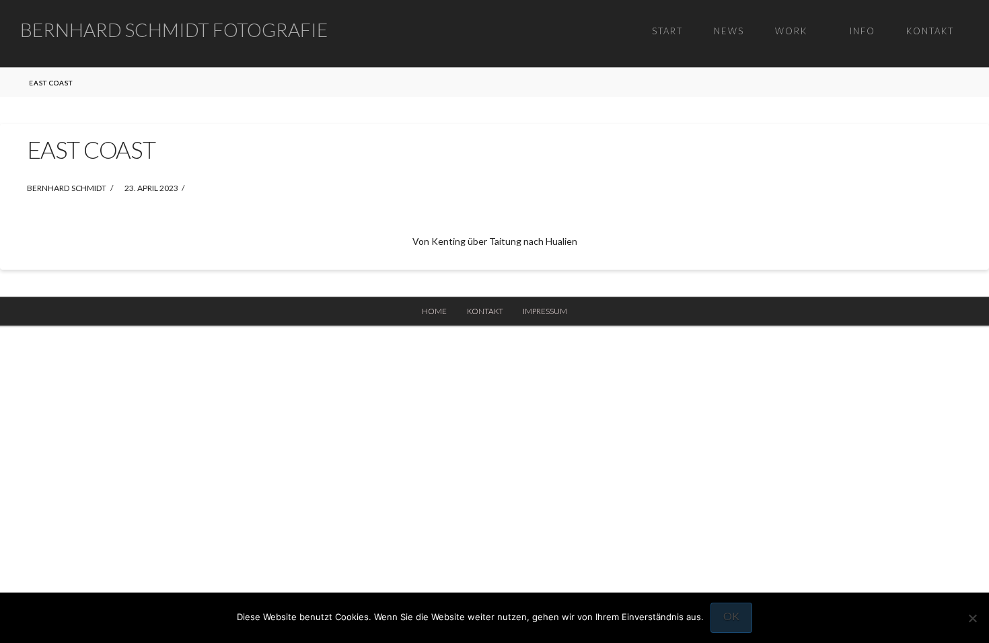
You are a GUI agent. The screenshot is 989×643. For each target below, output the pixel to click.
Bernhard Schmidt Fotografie (174, 29)
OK (731, 615)
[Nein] (972, 618)
